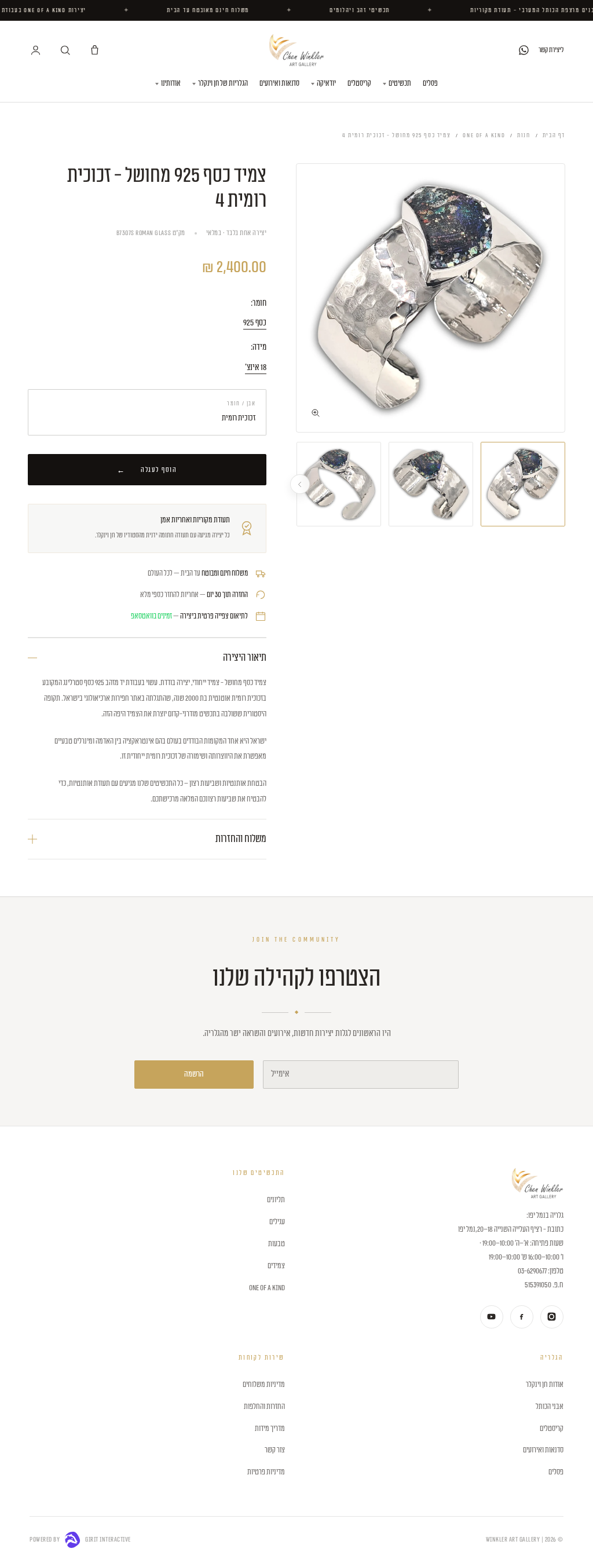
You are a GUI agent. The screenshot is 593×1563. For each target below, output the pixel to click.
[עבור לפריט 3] (338, 484)
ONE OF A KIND (266, 1288)
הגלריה (551, 1357)
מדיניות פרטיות (265, 1472)
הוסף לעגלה (159, 470)
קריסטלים (359, 83)
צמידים (276, 1266)
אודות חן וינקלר (544, 1384)
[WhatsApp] (523, 50)
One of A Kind (484, 135)
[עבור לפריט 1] (523, 484)
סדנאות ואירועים (279, 83)
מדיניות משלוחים (263, 1384)
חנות (523, 135)
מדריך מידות (269, 1428)
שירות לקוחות (261, 1357)
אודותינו (171, 83)
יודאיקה (326, 83)
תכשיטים (400, 83)
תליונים (275, 1200)
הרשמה (194, 1074)
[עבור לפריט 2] (431, 484)
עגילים (276, 1222)
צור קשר (274, 1450)
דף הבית (554, 135)
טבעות (276, 1244)
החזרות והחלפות (264, 1406)
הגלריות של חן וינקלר (223, 83)
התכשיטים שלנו (258, 1173)
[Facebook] (521, 1316)
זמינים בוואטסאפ (151, 616)
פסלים (430, 83)
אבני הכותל (549, 1406)
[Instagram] (551, 1316)
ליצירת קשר (551, 50)
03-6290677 (532, 1271)
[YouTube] (491, 1316)
